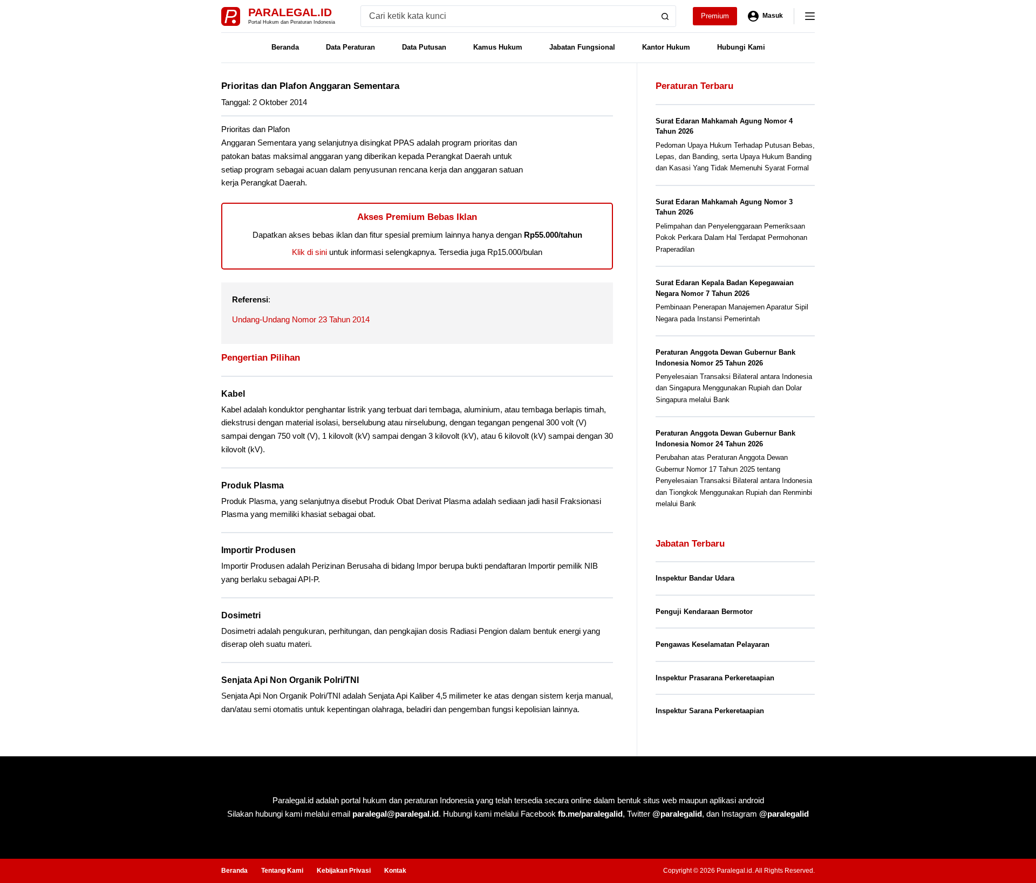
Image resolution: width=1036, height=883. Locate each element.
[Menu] (810, 16)
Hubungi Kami (741, 47)
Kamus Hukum (497, 47)
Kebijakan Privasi (344, 870)
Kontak (395, 870)
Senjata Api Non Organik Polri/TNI (290, 680)
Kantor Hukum (666, 47)
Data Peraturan (350, 47)
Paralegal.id (290, 12)
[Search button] (665, 16)
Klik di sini (309, 252)
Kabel (233, 393)
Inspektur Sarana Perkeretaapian (710, 711)
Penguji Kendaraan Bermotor (704, 612)
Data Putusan (424, 47)
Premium (715, 16)
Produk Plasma (252, 485)
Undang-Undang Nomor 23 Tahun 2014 (301, 319)
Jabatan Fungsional (582, 47)
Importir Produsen (258, 550)
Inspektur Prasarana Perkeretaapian (715, 678)
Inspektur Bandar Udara (695, 578)
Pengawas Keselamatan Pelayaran (712, 644)
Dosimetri (241, 615)
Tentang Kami (282, 870)
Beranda (285, 47)
